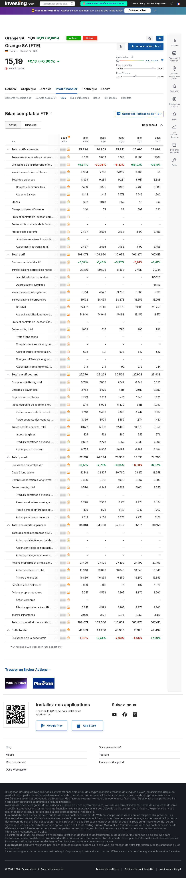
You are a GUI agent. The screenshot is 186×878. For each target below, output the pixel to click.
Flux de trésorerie (79, 98)
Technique (89, 89)
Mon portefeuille (16, 762)
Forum (105, 89)
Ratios (96, 98)
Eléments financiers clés (18, 98)
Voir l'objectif (152, 60)
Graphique (28, 89)
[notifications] (172, 3)
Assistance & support (111, 762)
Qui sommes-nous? (110, 747)
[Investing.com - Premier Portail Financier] (19, 3)
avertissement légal (170, 869)
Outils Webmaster (16, 769)
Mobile (10, 754)
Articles (46, 89)
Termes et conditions (107, 869)
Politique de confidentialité (139, 869)
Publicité (104, 754)
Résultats (126, 98)
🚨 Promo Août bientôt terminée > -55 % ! (104, 3)
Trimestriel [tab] (31, 124)
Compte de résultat (46, 98)
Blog (8, 747)
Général (11, 89)
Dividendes (110, 98)
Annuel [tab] (13, 124)
